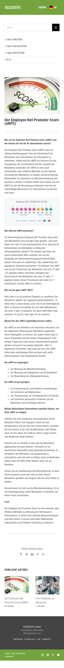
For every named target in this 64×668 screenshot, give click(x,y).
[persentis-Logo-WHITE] (13, 6)
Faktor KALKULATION (16, 46)
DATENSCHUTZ (29, 639)
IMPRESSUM (18, 639)
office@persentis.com (32, 633)
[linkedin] (48, 655)
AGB (38, 639)
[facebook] (53, 655)
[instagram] (42, 655)
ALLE (8, 59)
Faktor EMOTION (14, 39)
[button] (6, 592)
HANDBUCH (46, 639)
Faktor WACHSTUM (15, 52)
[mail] (58, 655)
